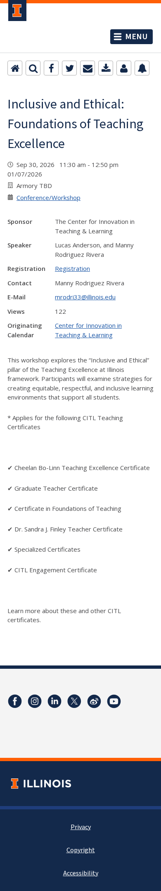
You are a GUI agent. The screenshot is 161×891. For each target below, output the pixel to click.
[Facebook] (51, 68)
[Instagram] (35, 701)
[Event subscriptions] (142, 68)
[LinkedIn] (54, 701)
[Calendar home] (14, 68)
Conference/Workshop (48, 197)
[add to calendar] (105, 68)
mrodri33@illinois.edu (85, 297)
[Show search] (33, 68)
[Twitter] (69, 68)
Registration (72, 268)
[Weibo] (94, 701)
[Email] (87, 68)
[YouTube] (114, 701)
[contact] (123, 68)
